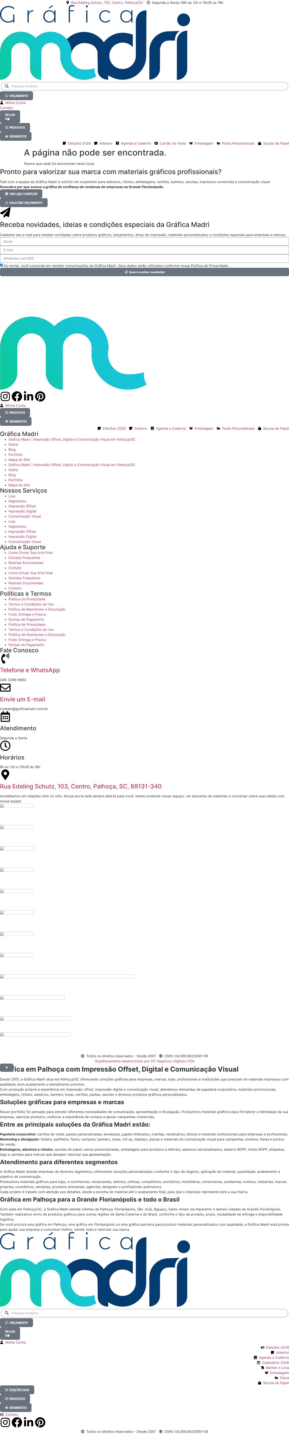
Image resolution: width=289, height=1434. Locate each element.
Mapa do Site (19, 460)
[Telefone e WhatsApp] (5, 658)
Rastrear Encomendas (25, 563)
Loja (11, 496)
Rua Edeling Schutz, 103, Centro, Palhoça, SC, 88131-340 (81, 786)
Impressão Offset (22, 506)
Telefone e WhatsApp (30, 670)
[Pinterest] (40, 396)
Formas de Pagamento (26, 619)
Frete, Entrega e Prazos (27, 614)
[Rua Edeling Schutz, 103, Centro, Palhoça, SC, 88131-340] (5, 774)
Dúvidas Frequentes (24, 558)
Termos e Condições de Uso (31, 604)
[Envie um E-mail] (5, 687)
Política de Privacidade (26, 599)
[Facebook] (17, 396)
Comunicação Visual (24, 516)
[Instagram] (5, 396)
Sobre (13, 444)
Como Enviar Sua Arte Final (30, 552)
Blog (12, 449)
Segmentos (17, 501)
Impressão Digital (22, 511)
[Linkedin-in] (28, 396)
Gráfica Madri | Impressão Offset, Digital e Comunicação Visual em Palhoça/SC (71, 439)
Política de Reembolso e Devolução (36, 609)
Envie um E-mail (22, 699)
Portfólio (15, 454)
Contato (15, 568)
